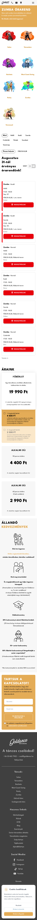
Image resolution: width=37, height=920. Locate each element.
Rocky (18, 791)
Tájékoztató (18, 843)
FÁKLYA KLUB (22, 151)
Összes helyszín (8, 151)
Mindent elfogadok (18, 914)
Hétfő (12, 135)
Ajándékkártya (18, 847)
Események (18, 829)
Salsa (18, 777)
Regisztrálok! (20, 205)
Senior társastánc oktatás (18, 833)
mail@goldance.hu (26, 756)
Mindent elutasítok (18, 909)
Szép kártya (18, 840)
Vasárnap (6, 145)
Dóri (4, 344)
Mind (5, 135)
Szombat (25, 140)
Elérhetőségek (18, 815)
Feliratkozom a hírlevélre (18, 717)
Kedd (20, 135)
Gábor (5, 316)
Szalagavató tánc (18, 802)
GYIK (18, 822)
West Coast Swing (18, 788)
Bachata (18, 784)
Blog (18, 826)
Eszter (5, 200)
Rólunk (18, 819)
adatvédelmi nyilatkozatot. (18, 726)
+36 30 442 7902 (10, 756)
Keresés (18, 881)
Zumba (18, 795)
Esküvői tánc (18, 798)
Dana (5, 260)
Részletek (18, 905)
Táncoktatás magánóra (18, 836)
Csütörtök (6, 140)
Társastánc (18, 781)
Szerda (27, 135)
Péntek (15, 140)
